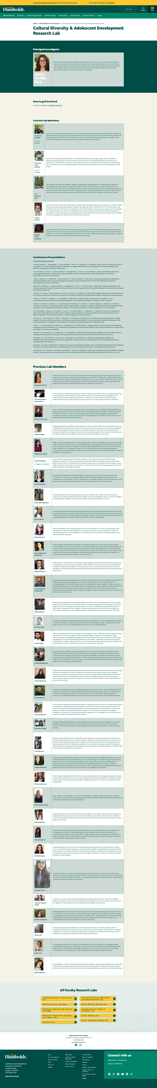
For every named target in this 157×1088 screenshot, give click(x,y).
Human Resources (70, 1064)
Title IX (50, 1064)
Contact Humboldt (115, 1064)
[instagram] (80, 1045)
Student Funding (50, 15)
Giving (99, 15)
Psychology (10, 15)
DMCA (49, 1062)
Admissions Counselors (117, 1060)
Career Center (69, 1066)
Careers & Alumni (88, 15)
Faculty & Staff (75, 15)
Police (84, 1064)
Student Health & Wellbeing (87, 1070)
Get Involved (63, 15)
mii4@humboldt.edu (55, 105)
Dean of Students (87, 1057)
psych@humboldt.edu (78, 1042)
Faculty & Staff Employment (70, 1058)
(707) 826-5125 (78, 1040)
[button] (129, 9)
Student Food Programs (89, 1067)
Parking (84, 1062)
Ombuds (84, 1078)
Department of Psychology (49, 23)
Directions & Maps (12, 1076)
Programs (20, 15)
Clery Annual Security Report (89, 1074)
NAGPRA (50, 1067)
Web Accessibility (53, 1057)
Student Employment (71, 1061)
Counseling (85, 1059)
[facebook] (77, 1045)
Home (35, 23)
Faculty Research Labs (34, 15)
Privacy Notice (52, 1059)
